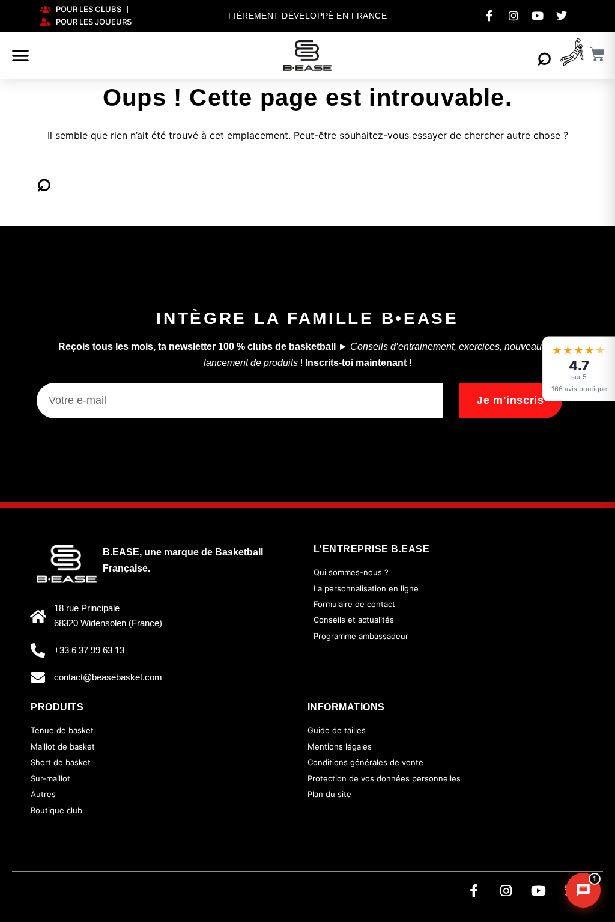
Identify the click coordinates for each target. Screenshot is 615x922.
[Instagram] (506, 891)
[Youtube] (539, 891)
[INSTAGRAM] (513, 15)
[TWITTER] (561, 15)
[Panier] (597, 54)
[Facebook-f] (474, 891)
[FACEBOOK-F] (489, 15)
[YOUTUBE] (537, 15)
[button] (20, 56)
